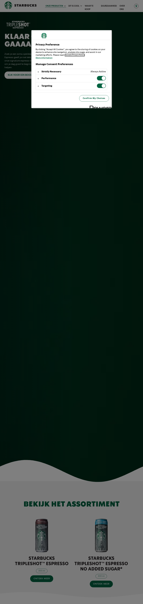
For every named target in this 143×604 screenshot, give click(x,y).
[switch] (101, 78)
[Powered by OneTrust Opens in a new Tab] (99, 106)
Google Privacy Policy (74, 55)
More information (44, 58)
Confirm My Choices (94, 98)
